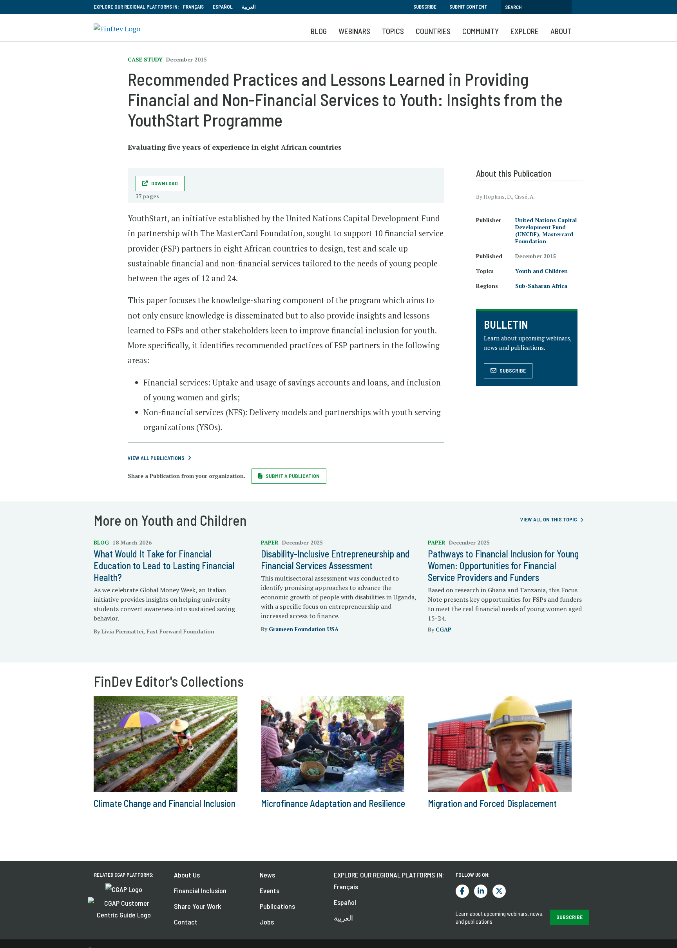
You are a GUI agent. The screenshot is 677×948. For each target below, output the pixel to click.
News (267, 874)
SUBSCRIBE (569, 917)
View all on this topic (548, 519)
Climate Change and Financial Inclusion (164, 803)
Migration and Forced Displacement (492, 803)
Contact (185, 921)
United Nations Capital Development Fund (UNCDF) (546, 227)
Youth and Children (541, 271)
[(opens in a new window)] (123, 888)
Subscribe (424, 7)
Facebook (462, 891)
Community (480, 31)
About (561, 31)
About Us (187, 874)
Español (223, 7)
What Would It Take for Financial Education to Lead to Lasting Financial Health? (164, 565)
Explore (524, 31)
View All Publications (156, 457)
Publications (277, 906)
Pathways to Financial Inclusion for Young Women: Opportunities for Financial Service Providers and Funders (503, 565)
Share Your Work (197, 906)
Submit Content (468, 7)
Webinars (354, 31)
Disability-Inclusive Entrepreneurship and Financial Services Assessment (335, 559)
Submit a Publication (293, 475)
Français (193, 7)
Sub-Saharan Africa (541, 285)
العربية (249, 7)
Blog (319, 31)
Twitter (499, 891)
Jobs (267, 921)
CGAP (443, 629)
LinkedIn (480, 891)
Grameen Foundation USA (303, 629)
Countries (433, 31)
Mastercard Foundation (544, 237)
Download (164, 183)
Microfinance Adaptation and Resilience (333, 803)
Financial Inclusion (200, 890)
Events (269, 890)
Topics (393, 31)
